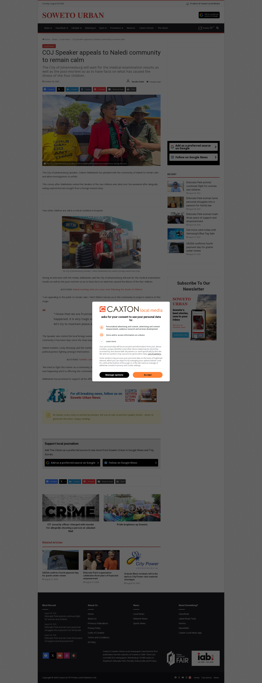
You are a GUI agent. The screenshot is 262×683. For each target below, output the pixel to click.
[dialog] (131, 341)
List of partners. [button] (154, 354)
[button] (131, 341)
